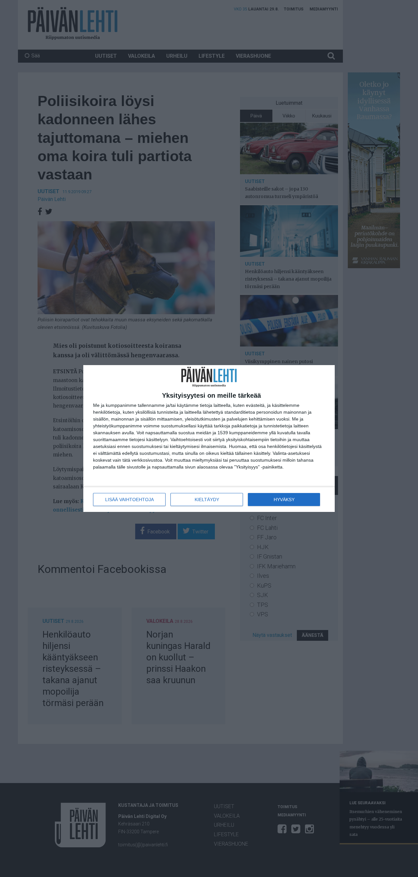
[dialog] (209, 438)
